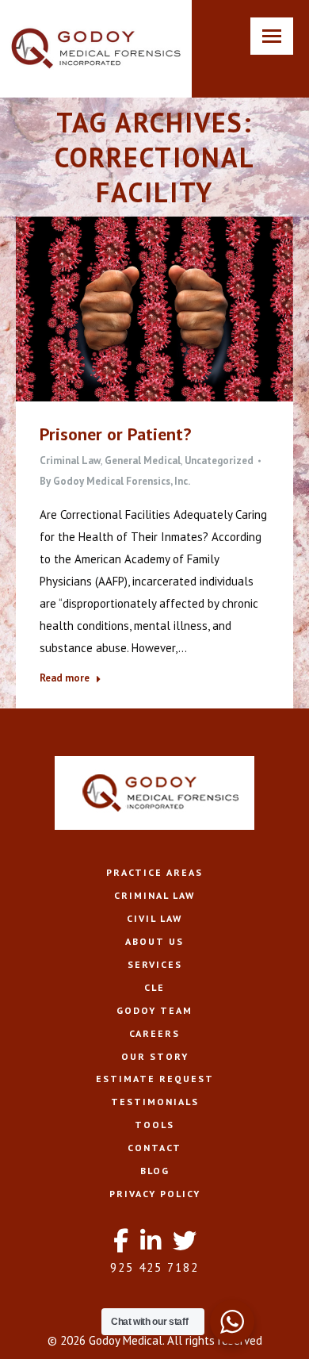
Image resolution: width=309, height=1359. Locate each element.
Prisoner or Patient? (115, 434)
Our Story (155, 1056)
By (115, 481)
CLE (154, 987)
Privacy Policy (154, 1194)
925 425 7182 (154, 1267)
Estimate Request (155, 1079)
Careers (154, 1033)
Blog (155, 1171)
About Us (154, 941)
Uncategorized (219, 460)
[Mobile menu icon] (271, 36)
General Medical (143, 460)
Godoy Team (154, 1010)
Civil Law (154, 918)
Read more (65, 678)
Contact (154, 1148)
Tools (154, 1125)
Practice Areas (154, 872)
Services (155, 964)
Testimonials (155, 1102)
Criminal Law (70, 460)
